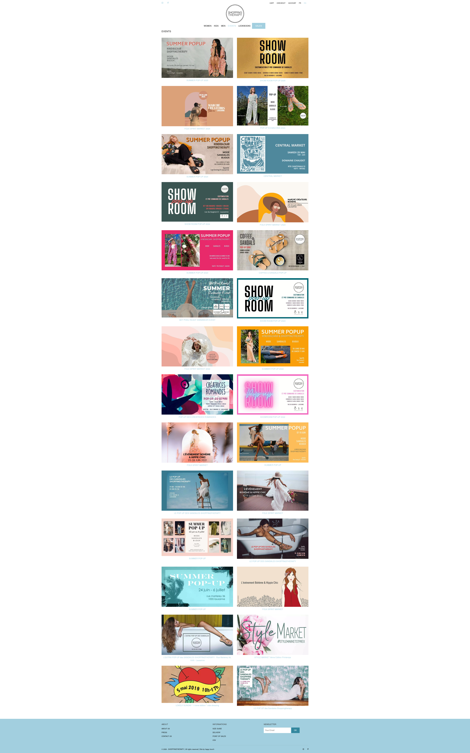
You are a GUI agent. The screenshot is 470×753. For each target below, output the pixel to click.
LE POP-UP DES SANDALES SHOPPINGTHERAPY (272, 561)
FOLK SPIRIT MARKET (197, 465)
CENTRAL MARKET (273, 176)
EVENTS (232, 25)
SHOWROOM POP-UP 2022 (272, 417)
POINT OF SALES (219, 736)
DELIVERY (216, 732)
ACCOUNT (292, 3)
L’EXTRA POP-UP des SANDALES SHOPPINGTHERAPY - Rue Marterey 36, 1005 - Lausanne (197, 659)
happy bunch (209, 749)
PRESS (164, 732)
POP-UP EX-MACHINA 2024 (272, 127)
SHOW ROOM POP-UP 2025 (272, 80)
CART (272, 3)
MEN (223, 25)
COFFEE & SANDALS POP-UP (273, 272)
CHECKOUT (281, 3)
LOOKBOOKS (244, 25)
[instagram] (162, 2)
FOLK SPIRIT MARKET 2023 (273, 224)
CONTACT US (167, 736)
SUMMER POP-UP (272, 465)
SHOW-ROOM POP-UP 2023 (273, 320)
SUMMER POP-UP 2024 (197, 176)
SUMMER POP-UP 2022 (273, 368)
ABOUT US (166, 728)
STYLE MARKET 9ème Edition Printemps (272, 657)
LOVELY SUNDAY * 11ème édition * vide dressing (197, 705)
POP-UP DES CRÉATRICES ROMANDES (197, 417)
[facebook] (168, 2)
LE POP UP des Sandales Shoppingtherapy (273, 708)
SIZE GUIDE (217, 728)
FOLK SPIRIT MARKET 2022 (197, 368)
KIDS (216, 25)
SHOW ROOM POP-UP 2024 (197, 224)
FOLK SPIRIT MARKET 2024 (197, 128)
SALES (258, 25)
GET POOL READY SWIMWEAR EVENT (197, 319)
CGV (214, 740)
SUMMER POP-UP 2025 (197, 80)
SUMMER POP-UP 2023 (197, 272)
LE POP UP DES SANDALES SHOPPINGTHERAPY (197, 513)
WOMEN (208, 25)
